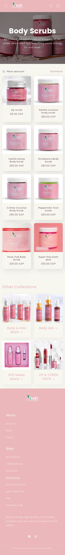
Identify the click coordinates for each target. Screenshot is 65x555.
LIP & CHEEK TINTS (48, 377)
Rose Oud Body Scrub (16, 258)
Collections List (14, 463)
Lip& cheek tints (15, 491)
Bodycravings (27, 548)
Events (10, 437)
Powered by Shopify (43, 548)
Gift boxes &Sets (16, 377)
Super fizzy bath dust (48, 258)
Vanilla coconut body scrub (48, 111)
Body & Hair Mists (16, 330)
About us (11, 423)
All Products (12, 456)
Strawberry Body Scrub (48, 160)
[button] (6, 6)
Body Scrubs (13, 477)
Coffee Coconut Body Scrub (17, 209)
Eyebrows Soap (14, 505)
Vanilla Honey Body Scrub (16, 160)
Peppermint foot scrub (48, 209)
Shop (9, 430)
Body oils (46, 328)
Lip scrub (16, 110)
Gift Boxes (12, 470)
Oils (8, 498)
